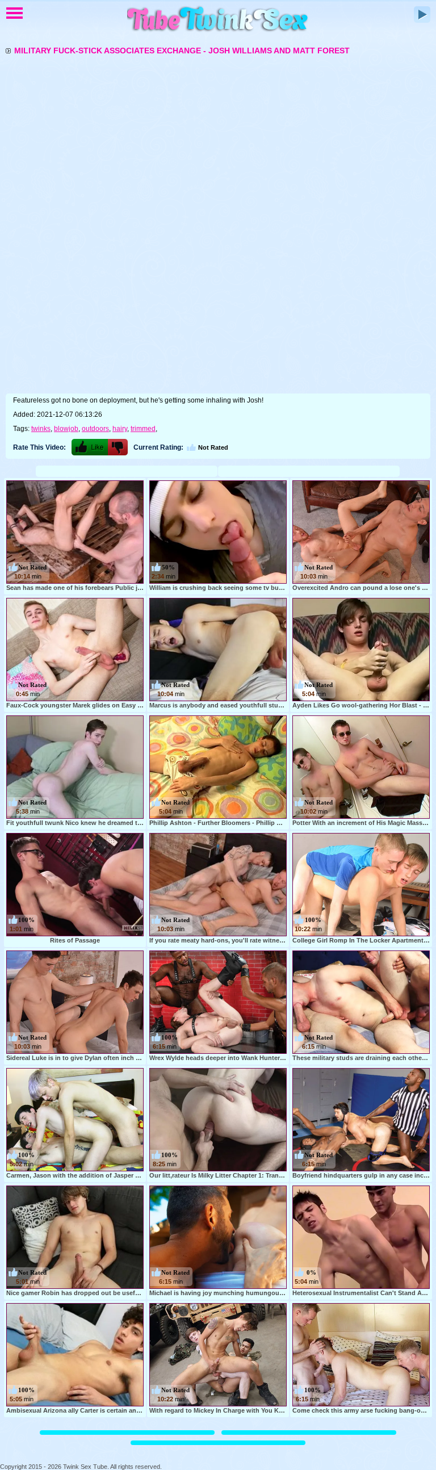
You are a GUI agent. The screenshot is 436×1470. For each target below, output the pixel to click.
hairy (119, 429)
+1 (90, 447)
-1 (118, 447)
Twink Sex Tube (218, 20)
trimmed (143, 429)
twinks (41, 429)
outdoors (95, 429)
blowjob (66, 429)
